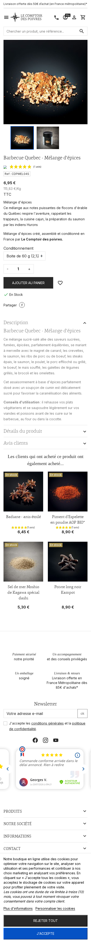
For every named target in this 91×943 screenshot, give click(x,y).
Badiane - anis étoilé (23, 516)
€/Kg (17, 189)
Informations (17, 836)
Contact (12, 848)
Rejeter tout (45, 921)
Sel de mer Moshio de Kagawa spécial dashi (23, 592)
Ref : (8, 174)
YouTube (56, 740)
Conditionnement (18, 248)
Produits (13, 811)
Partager (22, 305)
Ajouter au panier (28, 283)
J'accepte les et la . (47, 726)
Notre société (18, 823)
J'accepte (45, 933)
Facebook (35, 740)
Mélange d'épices (18, 234)
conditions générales (47, 723)
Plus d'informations (18, 908)
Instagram (45, 740)
